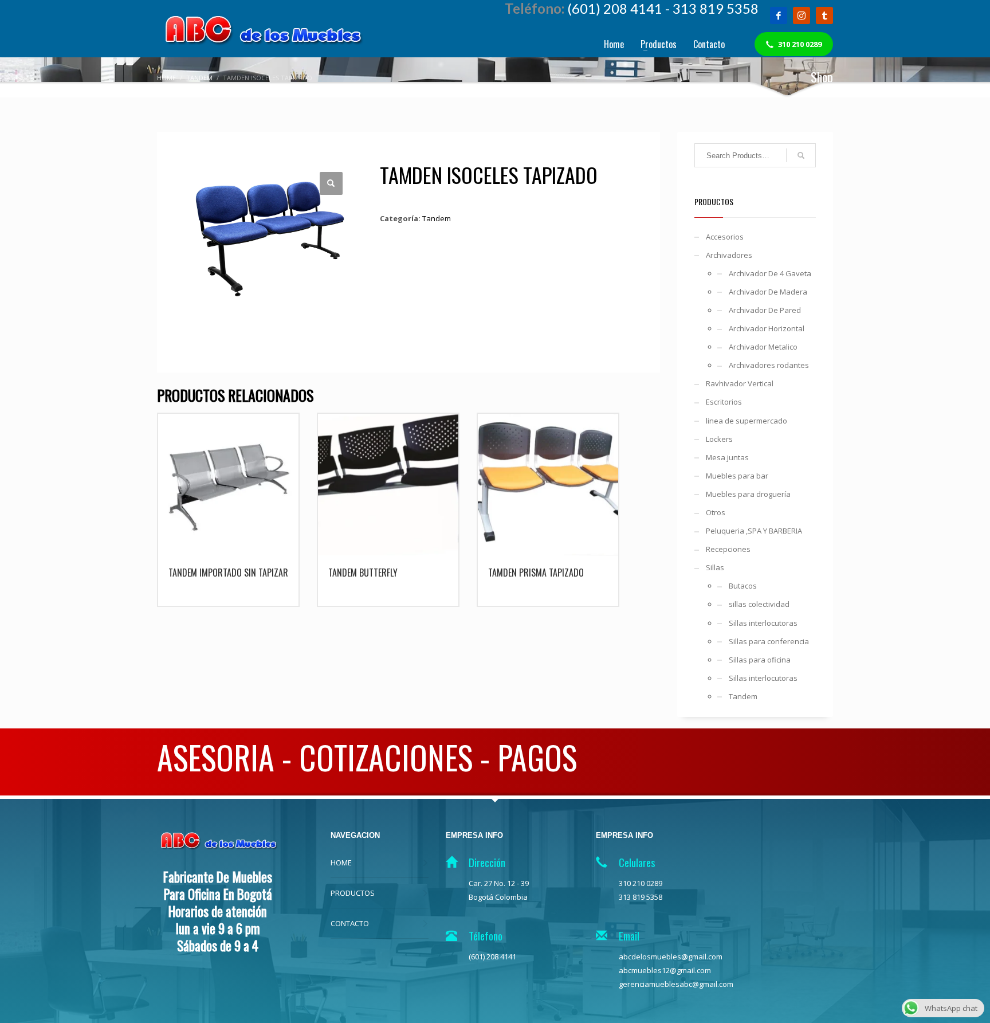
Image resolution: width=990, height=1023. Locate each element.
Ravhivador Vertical (739, 383)
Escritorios (724, 402)
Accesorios (725, 237)
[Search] (801, 155)
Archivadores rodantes (769, 365)
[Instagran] (801, 15)
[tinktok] (824, 15)
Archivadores (729, 255)
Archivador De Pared (765, 310)
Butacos (743, 586)
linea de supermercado (746, 421)
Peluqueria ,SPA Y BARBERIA (754, 531)
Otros (715, 512)
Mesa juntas (727, 457)
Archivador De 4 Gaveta (770, 273)
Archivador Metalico (763, 347)
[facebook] (778, 15)
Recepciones (728, 549)
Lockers (719, 439)
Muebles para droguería (748, 494)
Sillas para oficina (760, 659)
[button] (331, 183)
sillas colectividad (759, 604)
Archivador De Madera (768, 292)
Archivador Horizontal (766, 328)
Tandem (436, 218)
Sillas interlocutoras (763, 623)
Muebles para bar (737, 476)
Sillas (715, 567)
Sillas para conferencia (769, 641)
